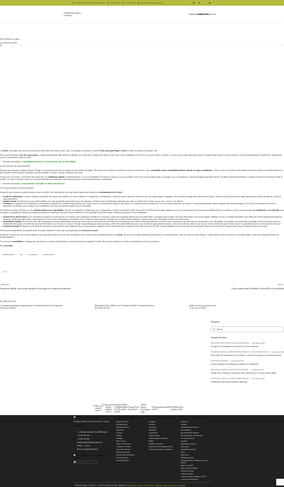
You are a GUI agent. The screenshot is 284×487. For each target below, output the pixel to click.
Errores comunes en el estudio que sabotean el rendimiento (234, 364)
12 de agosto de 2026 (258, 378)
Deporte (5, 34)
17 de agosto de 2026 (257, 369)
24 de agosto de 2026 (277, 352)
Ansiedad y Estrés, (228, 378)
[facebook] (199, 3)
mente (21, 254)
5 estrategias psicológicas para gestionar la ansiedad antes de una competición (31, 305)
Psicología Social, (244, 352)
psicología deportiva (48, 254)
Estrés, (239, 378)
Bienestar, (233, 352)
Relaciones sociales (260, 352)
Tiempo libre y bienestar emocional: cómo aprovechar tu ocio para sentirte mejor (243, 373)
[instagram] (194, 3)
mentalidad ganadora (8, 254)
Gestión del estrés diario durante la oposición (229, 382)
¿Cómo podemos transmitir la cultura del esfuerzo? (43, 183)
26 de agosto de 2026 (258, 343)
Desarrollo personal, (220, 352)
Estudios (224, 361)
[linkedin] (210, 3)
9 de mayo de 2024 (7, 308)
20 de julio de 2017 (102, 308)
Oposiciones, (216, 343)
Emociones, (225, 343)
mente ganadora (32, 254)
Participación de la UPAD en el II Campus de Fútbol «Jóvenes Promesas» (124, 305)
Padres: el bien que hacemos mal (202, 305)
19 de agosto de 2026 (237, 361)
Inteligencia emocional (239, 343)
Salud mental (242, 369)
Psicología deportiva (20, 34)
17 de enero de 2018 (197, 308)
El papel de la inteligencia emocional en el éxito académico (235, 346)
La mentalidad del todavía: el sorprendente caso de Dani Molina (48, 161)
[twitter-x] (204, 3)
